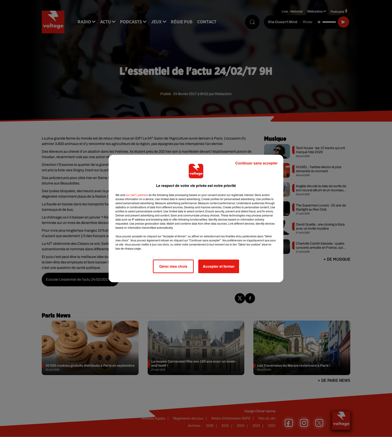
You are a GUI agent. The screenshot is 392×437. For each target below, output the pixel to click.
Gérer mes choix (173, 266)
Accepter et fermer (219, 266)
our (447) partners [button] (137, 195)
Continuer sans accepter (256, 163)
